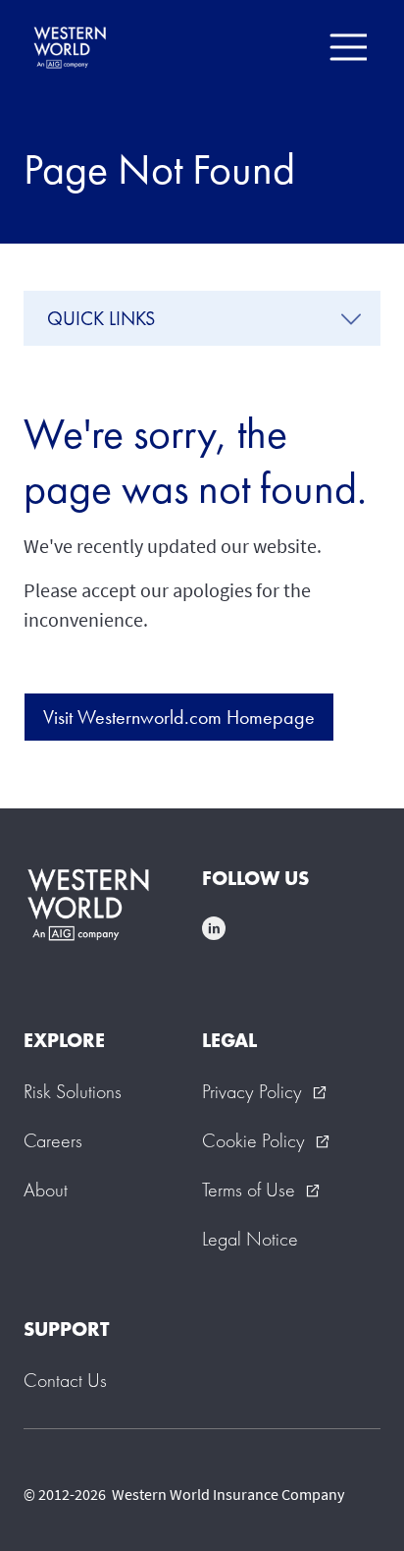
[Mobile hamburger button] (347, 47)
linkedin (214, 928)
